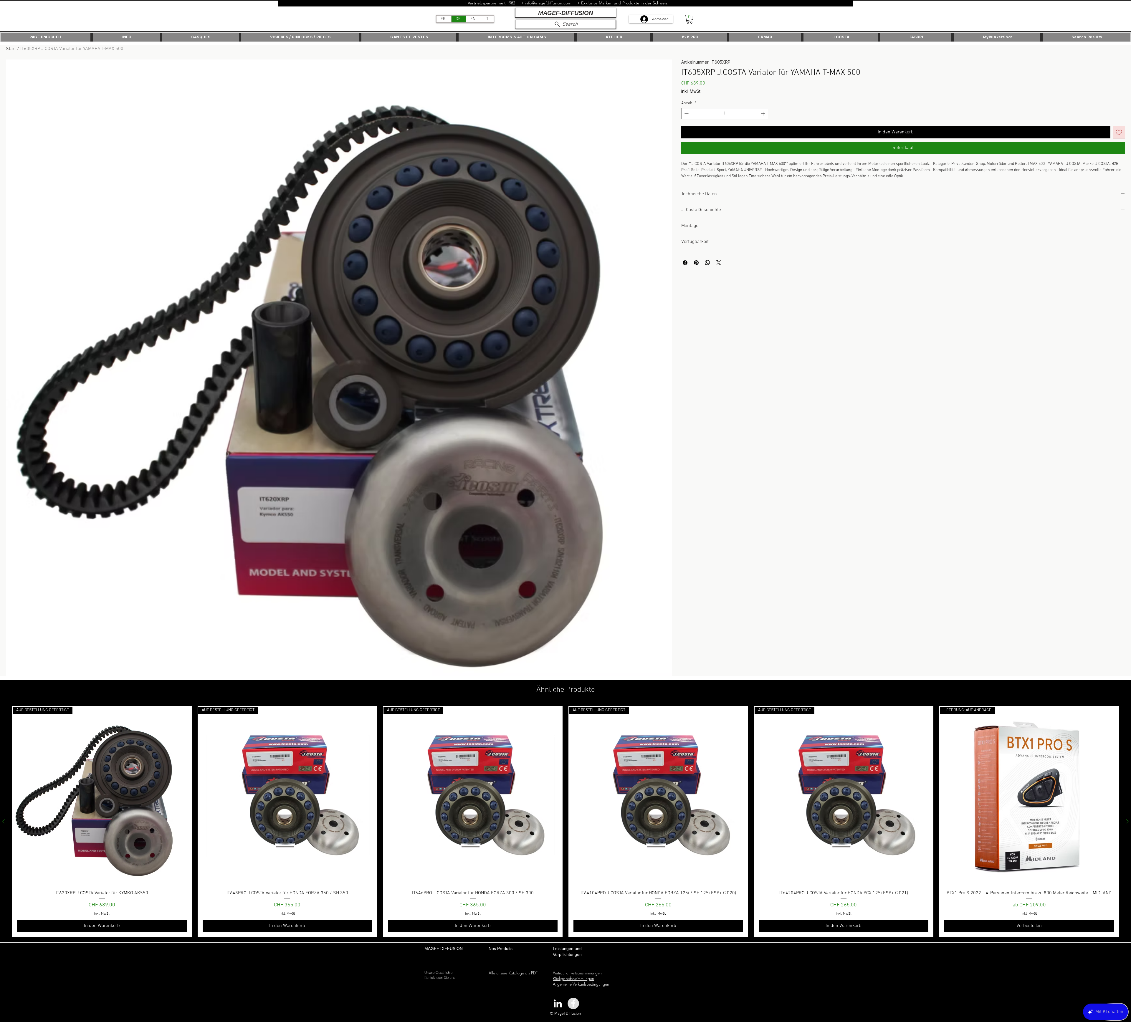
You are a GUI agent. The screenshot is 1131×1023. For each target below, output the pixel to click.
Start (11, 49)
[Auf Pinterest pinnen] (696, 262)
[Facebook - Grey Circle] (573, 1003)
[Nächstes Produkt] (1127, 821)
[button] (689, 19)
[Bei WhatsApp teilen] (707, 262)
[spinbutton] (724, 113)
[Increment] (763, 113)
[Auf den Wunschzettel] (1119, 132)
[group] (565, 821)
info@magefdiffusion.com (548, 3)
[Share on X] (718, 262)
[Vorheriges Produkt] (3, 821)
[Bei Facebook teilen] (685, 262)
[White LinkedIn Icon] (557, 1003)
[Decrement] (685, 113)
